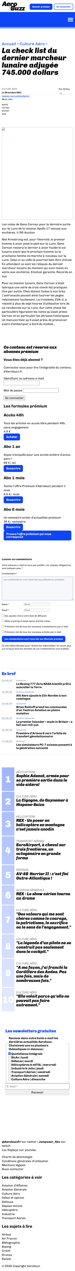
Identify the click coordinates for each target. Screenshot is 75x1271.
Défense (20, 741)
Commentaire (9, 573)
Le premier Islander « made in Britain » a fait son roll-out (44, 723)
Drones (7, 1255)
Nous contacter (12, 1169)
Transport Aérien (14, 1218)
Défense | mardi (22, 1061)
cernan (5, 107)
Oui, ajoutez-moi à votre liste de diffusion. (25, 616)
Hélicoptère (10, 1210)
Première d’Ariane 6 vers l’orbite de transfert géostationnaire (41, 734)
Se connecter (63, 6)
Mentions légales (13, 1165)
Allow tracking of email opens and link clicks (27, 621)
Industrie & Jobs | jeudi (27, 1068)
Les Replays (10, 1150)
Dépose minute (12, 1206)
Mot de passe (13, 390)
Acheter (11, 437)
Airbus (6, 1234)
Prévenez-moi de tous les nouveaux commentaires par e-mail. (36, 626)
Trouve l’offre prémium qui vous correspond (28, 535)
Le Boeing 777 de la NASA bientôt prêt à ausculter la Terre (43, 685)
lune (4, 114)
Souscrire (13, 468)
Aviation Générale (25, 692)
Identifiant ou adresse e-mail (24, 378)
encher (5, 110)
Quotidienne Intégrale (26, 1054)
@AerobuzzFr (11, 1141)
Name (5, 604)
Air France (9, 1238)
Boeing (6, 1246)
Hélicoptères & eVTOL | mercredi (33, 1064)
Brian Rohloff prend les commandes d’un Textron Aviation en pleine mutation (41, 710)
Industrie (21, 680)
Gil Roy (66, 89)
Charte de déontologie (17, 1157)
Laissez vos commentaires (15, 96)
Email (5, 610)
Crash (6, 1250)
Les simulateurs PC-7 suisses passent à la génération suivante (44, 746)
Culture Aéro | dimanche (28, 1079)
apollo (5, 104)
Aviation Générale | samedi (30, 1075)
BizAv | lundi (19, 1057)
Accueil (9, 43)
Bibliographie (11, 1242)
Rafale (6, 1259)
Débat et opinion (13, 1197)
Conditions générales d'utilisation (25, 1161)
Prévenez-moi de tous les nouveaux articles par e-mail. (33, 632)
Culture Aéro (32, 43)
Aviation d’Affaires (14, 1185)
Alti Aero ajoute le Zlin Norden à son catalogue (41, 697)
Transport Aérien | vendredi (30, 1072)
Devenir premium (41, 6)
